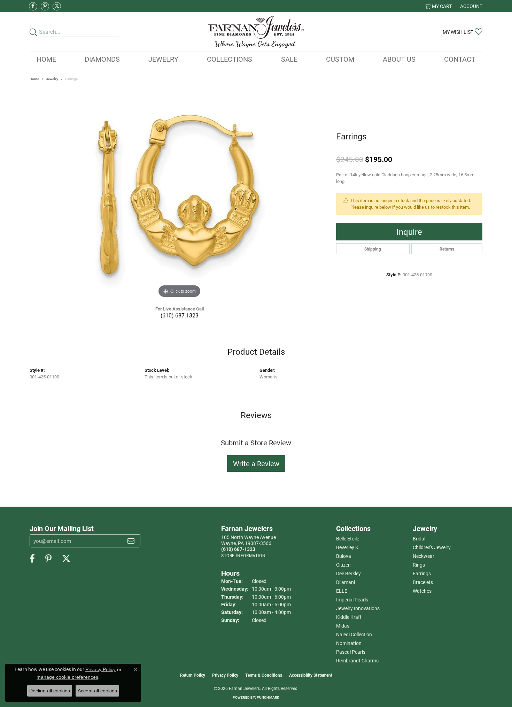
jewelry (52, 78)
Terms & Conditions (263, 675)
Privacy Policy (225, 675)
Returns (447, 249)
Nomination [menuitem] (349, 643)
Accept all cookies (97, 690)
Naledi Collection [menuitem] (354, 634)
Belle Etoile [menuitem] (347, 538)
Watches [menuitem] (422, 590)
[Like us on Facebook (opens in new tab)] (33, 6)
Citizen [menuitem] (343, 564)
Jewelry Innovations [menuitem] (358, 608)
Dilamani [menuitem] (345, 582)
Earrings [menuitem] (422, 573)
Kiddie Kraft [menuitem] (349, 617)
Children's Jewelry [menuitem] (432, 547)
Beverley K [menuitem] (347, 547)
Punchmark (268, 697)
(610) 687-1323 (180, 315)
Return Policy (192, 675)
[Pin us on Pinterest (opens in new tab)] (45, 6)
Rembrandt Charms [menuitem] (357, 660)
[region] (179, 195)
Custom (340, 58)
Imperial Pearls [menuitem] (352, 599)
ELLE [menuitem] (341, 590)
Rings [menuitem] (419, 564)
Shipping (372, 249)
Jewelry (163, 58)
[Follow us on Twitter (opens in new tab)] (57, 6)
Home (46, 58)
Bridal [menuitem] (419, 538)
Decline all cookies (49, 690)
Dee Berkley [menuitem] (348, 573)
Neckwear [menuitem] (423, 556)
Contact (459, 58)
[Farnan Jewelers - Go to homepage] (255, 32)
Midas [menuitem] (342, 625)
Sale (289, 58)
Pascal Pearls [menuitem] (350, 651)
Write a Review (256, 463)
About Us (399, 58)
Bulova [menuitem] (343, 556)
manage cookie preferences (67, 677)
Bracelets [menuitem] (423, 582)
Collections (229, 58)
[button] (438, 6)
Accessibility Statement (310, 675)
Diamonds (102, 58)
